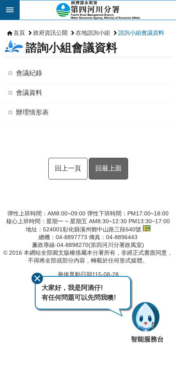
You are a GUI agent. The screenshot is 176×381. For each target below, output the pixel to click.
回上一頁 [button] (68, 168)
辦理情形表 (32, 112)
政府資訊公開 (50, 32)
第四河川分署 (98, 10)
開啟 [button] (10, 10)
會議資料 (29, 92)
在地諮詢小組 (93, 32)
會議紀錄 (29, 72)
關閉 (37, 278)
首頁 (19, 32)
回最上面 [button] (108, 168)
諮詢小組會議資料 (141, 32)
